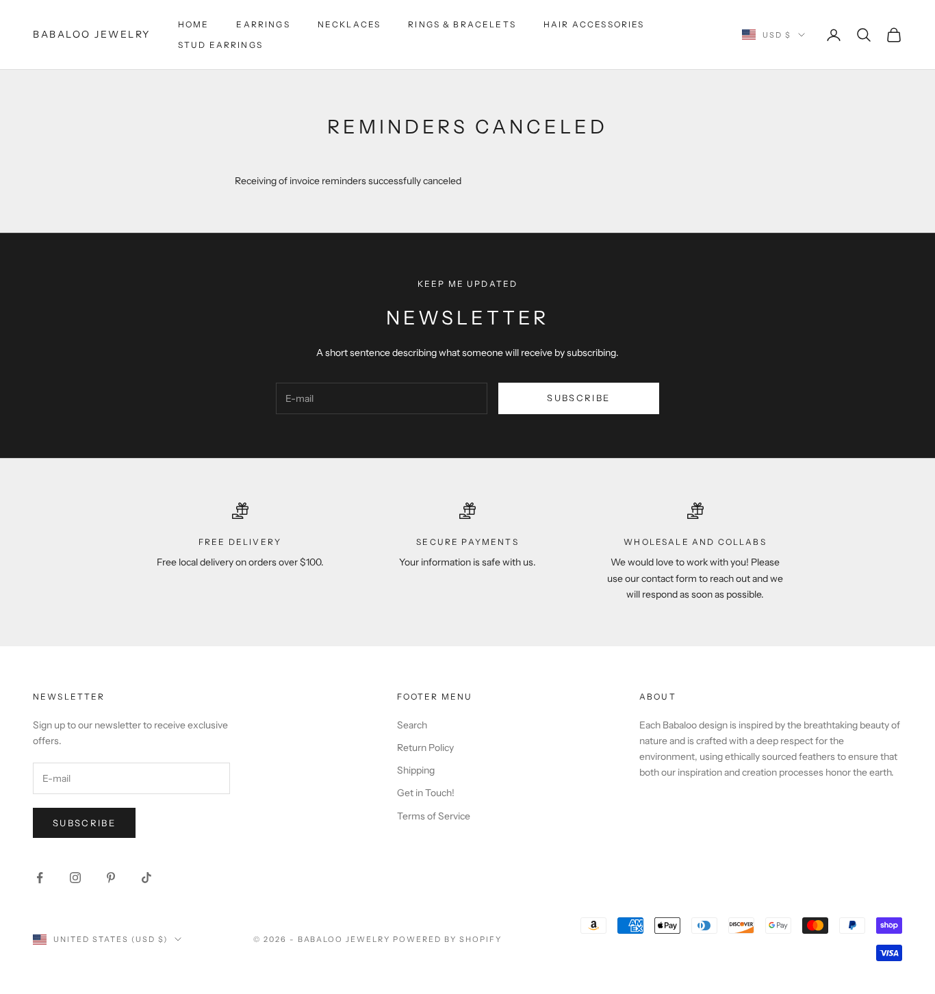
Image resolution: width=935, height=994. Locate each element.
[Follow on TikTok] (146, 877)
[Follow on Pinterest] (111, 877)
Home (193, 24)
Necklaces (349, 24)
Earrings (263, 24)
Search (412, 725)
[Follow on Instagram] (75, 877)
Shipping (416, 770)
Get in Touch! (425, 793)
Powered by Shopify (447, 939)
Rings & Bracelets (462, 24)
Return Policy (425, 747)
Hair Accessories (594, 24)
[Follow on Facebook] (40, 877)
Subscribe (578, 397)
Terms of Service (433, 816)
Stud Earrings (220, 45)
